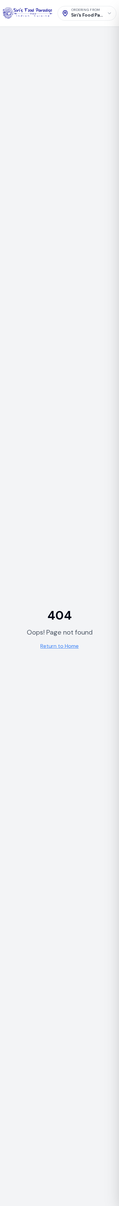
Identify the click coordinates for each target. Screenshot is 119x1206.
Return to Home (59, 646)
